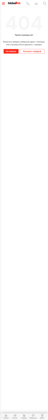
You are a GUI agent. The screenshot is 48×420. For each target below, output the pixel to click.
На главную (11, 51)
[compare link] (36, 3)
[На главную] (14, 3)
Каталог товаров (32, 51)
